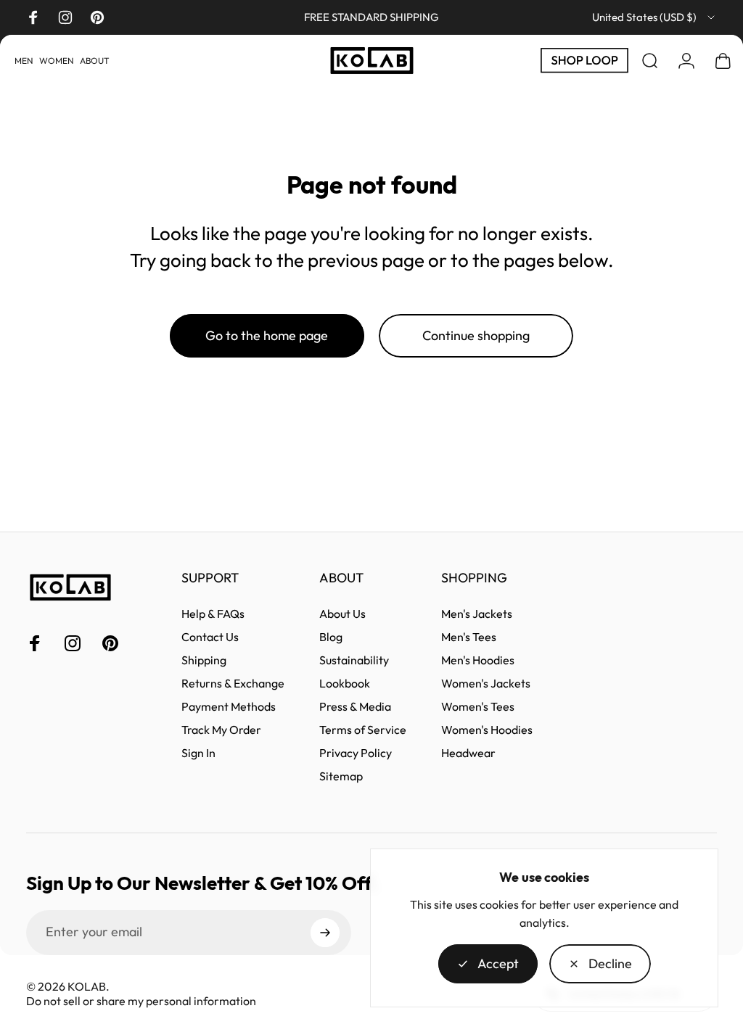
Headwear (468, 753)
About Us (342, 613)
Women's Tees (477, 706)
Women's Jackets (485, 683)
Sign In (198, 753)
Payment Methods (228, 706)
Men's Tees (468, 636)
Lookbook (344, 683)
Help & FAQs (213, 613)
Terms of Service (362, 729)
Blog (330, 636)
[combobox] (654, 17)
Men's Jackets (476, 613)
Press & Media (355, 706)
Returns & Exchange (232, 683)
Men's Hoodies (477, 660)
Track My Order (221, 729)
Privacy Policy (355, 753)
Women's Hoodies (487, 729)
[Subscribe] (325, 932)
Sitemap (341, 776)
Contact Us (210, 636)
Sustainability (354, 660)
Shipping (203, 660)
